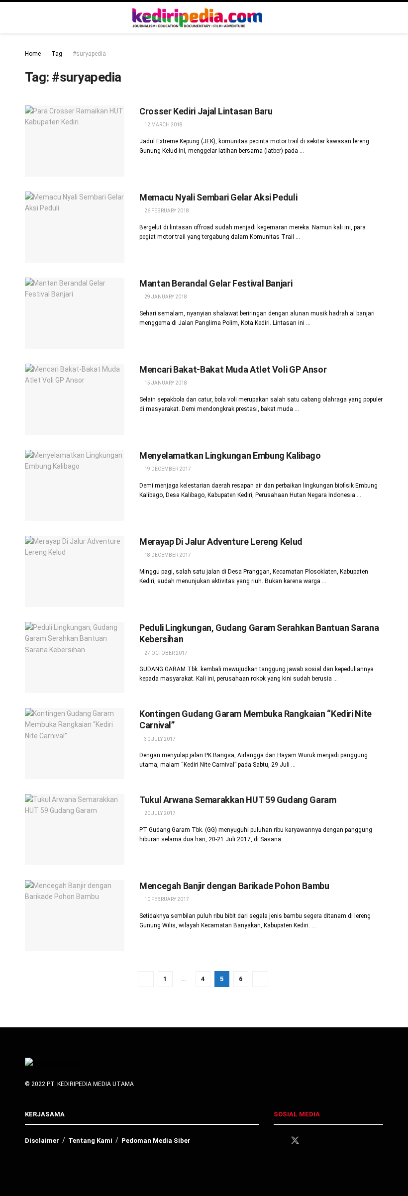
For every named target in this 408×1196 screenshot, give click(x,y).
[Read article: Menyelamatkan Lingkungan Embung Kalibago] (74, 485)
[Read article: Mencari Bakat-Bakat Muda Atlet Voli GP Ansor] (74, 399)
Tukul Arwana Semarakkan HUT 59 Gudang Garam (237, 800)
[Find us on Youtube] (329, 1141)
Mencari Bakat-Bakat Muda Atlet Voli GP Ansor (232, 369)
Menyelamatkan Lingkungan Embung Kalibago (230, 455)
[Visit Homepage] (197, 18)
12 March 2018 (163, 124)
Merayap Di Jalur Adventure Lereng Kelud (221, 541)
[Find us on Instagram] (312, 1141)
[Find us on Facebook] (277, 1141)
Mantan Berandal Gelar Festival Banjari (215, 283)
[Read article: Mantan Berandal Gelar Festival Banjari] (74, 313)
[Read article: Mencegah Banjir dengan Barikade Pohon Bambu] (74, 915)
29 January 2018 (165, 296)
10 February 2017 (166, 899)
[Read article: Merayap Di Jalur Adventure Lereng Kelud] (74, 571)
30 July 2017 (159, 739)
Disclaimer (42, 1140)
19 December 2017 (167, 469)
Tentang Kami (90, 1140)
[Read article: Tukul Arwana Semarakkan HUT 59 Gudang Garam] (74, 829)
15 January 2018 (165, 383)
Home (33, 53)
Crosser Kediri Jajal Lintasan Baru (206, 111)
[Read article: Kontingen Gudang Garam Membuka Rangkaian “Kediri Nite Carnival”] (74, 743)
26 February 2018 (166, 210)
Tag (56, 53)
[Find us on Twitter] (295, 1141)
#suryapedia (89, 53)
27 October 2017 (165, 653)
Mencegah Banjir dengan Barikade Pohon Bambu (234, 886)
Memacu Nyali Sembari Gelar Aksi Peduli (218, 197)
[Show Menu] (379, 17)
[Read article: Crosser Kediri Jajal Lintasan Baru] (74, 141)
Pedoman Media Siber (156, 1140)
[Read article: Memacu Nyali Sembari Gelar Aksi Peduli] (74, 227)
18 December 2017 (167, 555)
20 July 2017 (159, 813)
